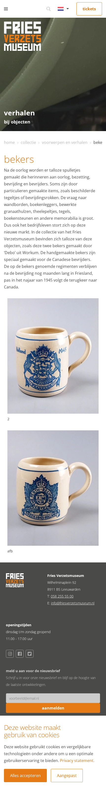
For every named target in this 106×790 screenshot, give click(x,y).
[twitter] (30, 654)
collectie (28, 142)
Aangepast (67, 775)
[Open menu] (6, 9)
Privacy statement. (77, 760)
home (9, 142)
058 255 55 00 (62, 596)
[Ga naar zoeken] (48, 9)
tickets (89, 9)
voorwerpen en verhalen (65, 142)
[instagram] (10, 654)
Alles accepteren (25, 775)
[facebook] (20, 654)
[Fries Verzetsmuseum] (22, 36)
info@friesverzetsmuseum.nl (72, 603)
